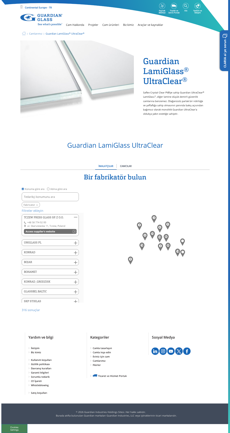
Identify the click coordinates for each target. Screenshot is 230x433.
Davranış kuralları (41, 368)
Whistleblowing (40, 385)
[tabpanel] (115, 242)
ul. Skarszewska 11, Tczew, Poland (46, 225)
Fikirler (97, 365)
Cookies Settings (14, 428)
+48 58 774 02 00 (36, 222)
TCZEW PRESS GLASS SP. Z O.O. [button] (44, 217)
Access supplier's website (40, 231)
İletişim (35, 348)
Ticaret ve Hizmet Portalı (112, 376)
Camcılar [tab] (126, 166)
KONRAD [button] (29, 252)
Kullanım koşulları (41, 360)
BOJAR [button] (28, 262)
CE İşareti (36, 381)
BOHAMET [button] (30, 272)
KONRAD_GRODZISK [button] (37, 281)
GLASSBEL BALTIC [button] (35, 291)
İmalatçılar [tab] (105, 166)
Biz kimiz (36, 352)
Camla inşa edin (102, 352)
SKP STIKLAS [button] (32, 301)
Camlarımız (99, 360)
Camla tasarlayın (102, 348)
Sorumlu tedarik (40, 376)
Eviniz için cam (101, 356)
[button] (141, 246)
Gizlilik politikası (40, 364)
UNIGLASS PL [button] (32, 242)
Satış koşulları (39, 392)
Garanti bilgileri (40, 372)
